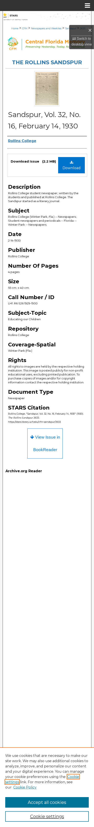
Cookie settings (47, 816)
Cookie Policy (25, 787)
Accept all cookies (47, 802)
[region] (47, 787)
